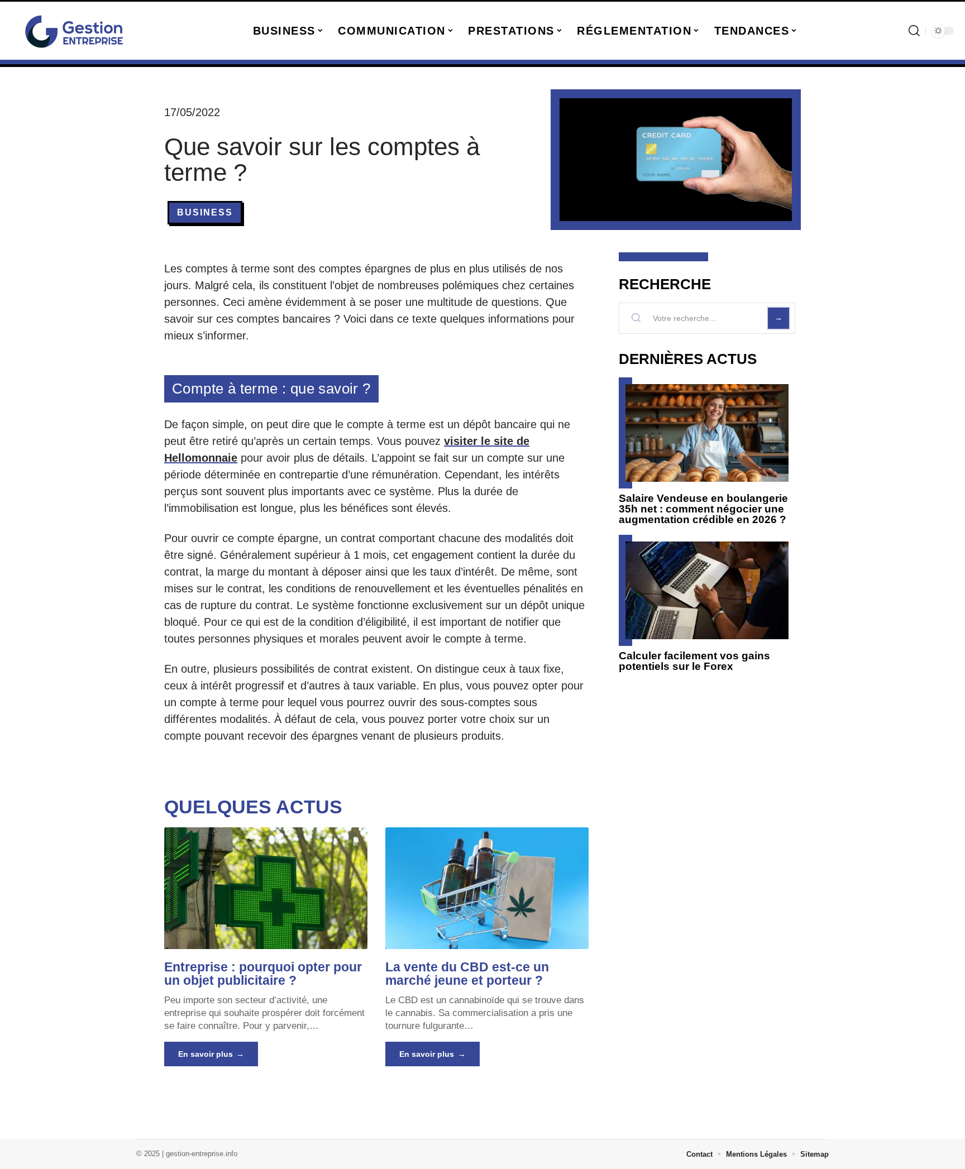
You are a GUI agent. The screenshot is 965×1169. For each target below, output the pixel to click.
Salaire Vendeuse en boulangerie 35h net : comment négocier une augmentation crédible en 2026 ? (703, 508)
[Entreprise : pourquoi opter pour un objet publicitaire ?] (265, 888)
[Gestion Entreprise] (74, 31)
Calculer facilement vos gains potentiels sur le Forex (694, 661)
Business (205, 212)
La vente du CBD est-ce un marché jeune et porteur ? (467, 974)
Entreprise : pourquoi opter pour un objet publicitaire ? (263, 974)
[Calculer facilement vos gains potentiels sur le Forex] (707, 590)
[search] (914, 30)
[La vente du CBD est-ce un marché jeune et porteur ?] (487, 888)
